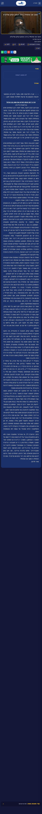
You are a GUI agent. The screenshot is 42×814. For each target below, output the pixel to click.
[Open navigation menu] (39, 3)
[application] (21, 23)
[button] (21, 23)
